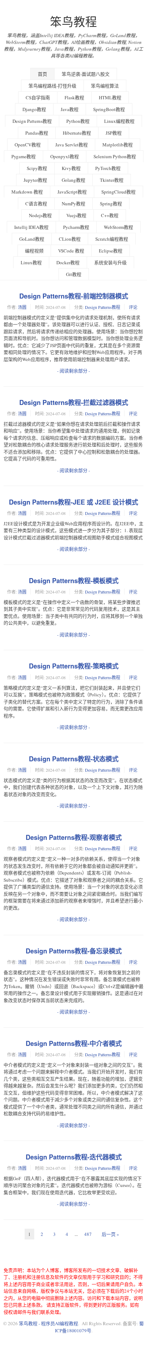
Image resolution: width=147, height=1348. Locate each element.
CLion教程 (70, 239)
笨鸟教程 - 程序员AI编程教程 (48, 1323)
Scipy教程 (37, 168)
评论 (133, 307)
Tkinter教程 (111, 180)
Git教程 (73, 274)
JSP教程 (114, 133)
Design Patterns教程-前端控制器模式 (73, 296)
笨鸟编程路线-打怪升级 (52, 85)
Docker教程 (68, 262)
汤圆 (22, 307)
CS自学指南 (38, 97)
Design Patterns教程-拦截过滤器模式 (73, 402)
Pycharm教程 (76, 227)
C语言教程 (36, 203)
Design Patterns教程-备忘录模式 (74, 951)
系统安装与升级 (110, 262)
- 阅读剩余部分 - (73, 370)
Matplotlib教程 (117, 144)
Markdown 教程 (27, 192)
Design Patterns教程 (32, 121)
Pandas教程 (36, 133)
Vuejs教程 (76, 215)
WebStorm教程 (118, 227)
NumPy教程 (73, 203)
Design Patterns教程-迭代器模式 (74, 1157)
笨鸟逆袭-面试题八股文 (86, 74)
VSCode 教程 (71, 250)
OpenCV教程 (28, 144)
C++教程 (109, 215)
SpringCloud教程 (118, 192)
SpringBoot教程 (109, 109)
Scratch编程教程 (111, 239)
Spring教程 (111, 203)
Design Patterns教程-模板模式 (73, 580)
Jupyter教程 (35, 180)
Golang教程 (73, 180)
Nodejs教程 (40, 215)
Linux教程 (31, 262)
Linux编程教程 (119, 121)
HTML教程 (110, 97)
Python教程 (78, 121)
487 (88, 1234)
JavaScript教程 (72, 192)
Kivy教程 (71, 168)
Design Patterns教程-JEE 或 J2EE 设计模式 (73, 502)
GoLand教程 (31, 239)
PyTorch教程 (108, 168)
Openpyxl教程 (64, 156)
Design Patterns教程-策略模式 (73, 666)
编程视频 (34, 250)
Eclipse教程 (110, 250)
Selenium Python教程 (114, 156)
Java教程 (69, 109)
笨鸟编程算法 (105, 85)
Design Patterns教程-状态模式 (73, 758)
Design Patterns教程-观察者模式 (74, 837)
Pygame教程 (23, 156)
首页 (42, 74)
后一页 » (110, 1234)
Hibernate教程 (77, 133)
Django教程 (34, 109)
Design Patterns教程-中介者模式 (74, 1043)
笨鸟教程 (73, 21)
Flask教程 (74, 97)
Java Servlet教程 (71, 144)
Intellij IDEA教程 (31, 227)
